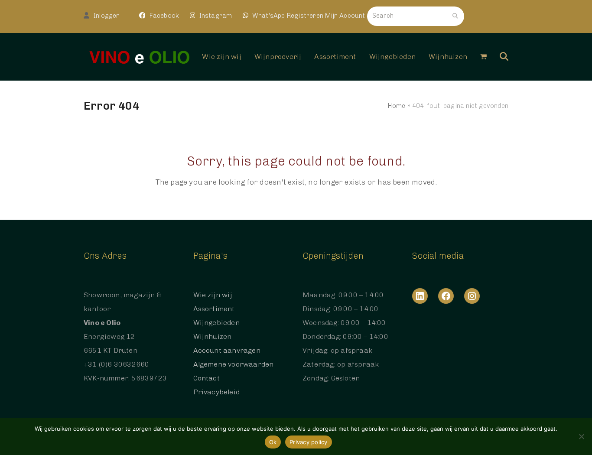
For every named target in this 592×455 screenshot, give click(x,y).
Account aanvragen (226, 350)
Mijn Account (345, 16)
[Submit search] (455, 16)
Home (397, 106)
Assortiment (214, 309)
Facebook (163, 16)
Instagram (214, 16)
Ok (273, 442)
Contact (206, 378)
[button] (483, 57)
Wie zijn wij (212, 295)
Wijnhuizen (212, 336)
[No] (581, 436)
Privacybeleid (216, 392)
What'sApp (268, 16)
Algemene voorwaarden (233, 364)
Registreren (305, 16)
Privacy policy (308, 442)
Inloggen (107, 16)
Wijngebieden (216, 322)
